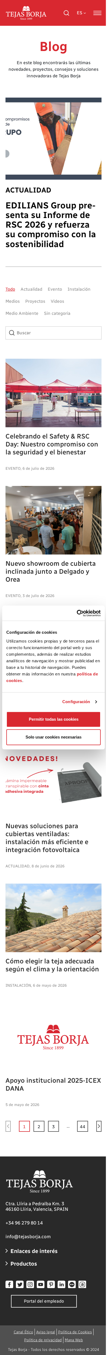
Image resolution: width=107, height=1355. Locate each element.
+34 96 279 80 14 (24, 1223)
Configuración (76, 701)
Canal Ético (23, 1332)
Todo (10, 289)
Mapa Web (74, 1340)
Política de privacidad (43, 1340)
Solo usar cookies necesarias (53, 737)
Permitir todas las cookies (53, 719)
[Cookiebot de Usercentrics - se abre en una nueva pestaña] (77, 613)
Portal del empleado (44, 1301)
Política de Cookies (75, 1332)
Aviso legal (45, 1332)
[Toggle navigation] (97, 13)
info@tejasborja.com (28, 1236)
